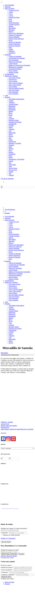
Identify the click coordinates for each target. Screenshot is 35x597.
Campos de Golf (14, 10)
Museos (11, 31)
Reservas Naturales (14, 46)
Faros (10, 19)
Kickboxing (12, 141)
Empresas (8, 7)
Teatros (11, 49)
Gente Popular (13, 63)
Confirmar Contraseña (7, 575)
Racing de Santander (7, 498)
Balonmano (12, 109)
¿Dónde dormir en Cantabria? (10, 510)
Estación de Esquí (14, 17)
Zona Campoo (13, 81)
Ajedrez (11, 101)
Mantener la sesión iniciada (11, 535)
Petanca (11, 152)
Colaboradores (5, 476)
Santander (8, 54)
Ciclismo (11, 118)
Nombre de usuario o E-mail (9, 550)
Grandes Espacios (14, 24)
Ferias (10, 21)
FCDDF (11, 125)
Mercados (12, 30)
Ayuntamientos (9, 74)
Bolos (10, 113)
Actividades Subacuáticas (16, 99)
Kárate (11, 140)
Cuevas (11, 15)
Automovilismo (13, 104)
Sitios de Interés (9, 8)
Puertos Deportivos (14, 44)
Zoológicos (12, 53)
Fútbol (11, 127)
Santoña (10, 422)
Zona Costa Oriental (15, 85)
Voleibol (11, 175)
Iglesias (11, 26)
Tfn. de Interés (5, 488)
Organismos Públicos (15, 69)
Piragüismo (12, 154)
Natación (11, 145)
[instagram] (8, 438)
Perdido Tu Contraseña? (8, 538)
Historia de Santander (15, 62)
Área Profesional (10, 209)
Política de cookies (6, 473)
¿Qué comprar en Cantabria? (9, 511)
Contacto (3, 469)
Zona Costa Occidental (16, 83)
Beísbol (11, 111)
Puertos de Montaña (15, 42)
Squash (11, 161)
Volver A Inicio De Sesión (9, 556)
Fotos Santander (13, 60)
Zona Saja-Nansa (14, 90)
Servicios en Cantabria (8, 513)
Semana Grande (13, 72)
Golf (10, 131)
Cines (6, 95)
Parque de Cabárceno (15, 35)
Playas (11, 40)
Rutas (10, 47)
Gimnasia (11, 129)
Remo (10, 156)
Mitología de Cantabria (16, 67)
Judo (10, 138)
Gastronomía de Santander (17, 58)
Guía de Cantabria (6, 520)
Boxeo (11, 115)
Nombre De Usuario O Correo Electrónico (14, 528)
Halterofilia (12, 133)
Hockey (11, 136)
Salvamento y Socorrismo (16, 159)
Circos (11, 14)
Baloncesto (12, 108)
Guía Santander (9, 5)
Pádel (10, 147)
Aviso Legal (4, 471)
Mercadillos (12, 28)
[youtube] (13, 438)
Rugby (11, 157)
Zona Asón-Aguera (14, 78)
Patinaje (11, 148)
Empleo (3, 495)
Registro (7, 213)
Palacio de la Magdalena (16, 33)
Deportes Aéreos (14, 120)
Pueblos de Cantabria (11, 76)
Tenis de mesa (13, 168)
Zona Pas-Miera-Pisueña (16, 88)
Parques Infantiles (14, 37)
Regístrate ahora (6, 577)
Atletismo (11, 102)
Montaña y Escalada (15, 143)
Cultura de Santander (15, 56)
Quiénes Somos (5, 467)
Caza (10, 117)
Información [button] (6, 355)
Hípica (11, 134)
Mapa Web (4, 474)
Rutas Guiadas (13, 70)
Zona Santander (13, 92)
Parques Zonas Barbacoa (16, 39)
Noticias (3, 478)
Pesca (10, 150)
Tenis (10, 166)
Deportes (7, 97)
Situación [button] (15, 355)
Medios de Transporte (7, 489)
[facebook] (3, 438)
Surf (10, 163)
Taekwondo (12, 164)
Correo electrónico (6, 570)
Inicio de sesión (9, 582)
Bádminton (12, 106)
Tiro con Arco (13, 170)
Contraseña (4, 533)
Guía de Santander (6, 518)
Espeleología (12, 124)
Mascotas (4, 496)
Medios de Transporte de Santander (19, 65)
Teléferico (12, 51)
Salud (2, 493)
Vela (10, 173)
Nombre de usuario (7, 567)
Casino (11, 12)
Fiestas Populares (14, 23)
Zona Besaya (13, 79)
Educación (4, 500)
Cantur (3, 491)
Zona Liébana (13, 86)
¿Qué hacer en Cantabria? (9, 515)
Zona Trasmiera (13, 93)
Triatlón (11, 172)
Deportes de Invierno (15, 122)
